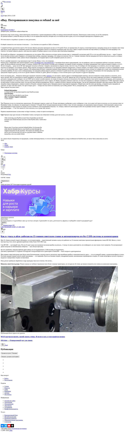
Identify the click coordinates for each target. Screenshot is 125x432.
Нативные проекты (10, 418)
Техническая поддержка (19, 428)
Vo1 (2, 15)
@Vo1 (9, 174)
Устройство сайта (9, 401)
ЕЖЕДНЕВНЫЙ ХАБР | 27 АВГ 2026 (13, 227)
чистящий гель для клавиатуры (44, 62)
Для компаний (8, 404)
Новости (7, 388)
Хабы (6, 389)
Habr (10, 430)
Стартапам (7, 422)
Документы (8, 405)
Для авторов (8, 402)
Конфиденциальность (11, 409)
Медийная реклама (10, 417)
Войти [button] (3, 11)
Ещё (6, 345)
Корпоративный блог (11, 415)
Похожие (14, 353)
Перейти (3, 222)
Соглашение (8, 407)
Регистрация (8, 380)
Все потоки (7, 1)
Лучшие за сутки (6, 353)
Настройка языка (6, 428)
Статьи (6, 386)
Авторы (6, 393)
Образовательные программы (13, 420)
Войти (6, 378)
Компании (7, 391)
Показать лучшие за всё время (10, 356)
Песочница (7, 394)
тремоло (49, 75)
